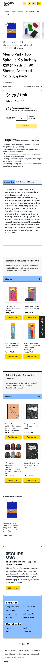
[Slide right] (42, 30)
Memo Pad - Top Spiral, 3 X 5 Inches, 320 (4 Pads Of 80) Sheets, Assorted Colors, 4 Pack (10, 527)
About (8, 632)
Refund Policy (36, 650)
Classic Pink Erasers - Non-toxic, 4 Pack (32, 307)
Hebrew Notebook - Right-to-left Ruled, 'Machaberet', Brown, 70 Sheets (13, 427)
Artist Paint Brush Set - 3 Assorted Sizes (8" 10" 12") (12, 346)
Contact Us (13, 588)
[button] (24, 4)
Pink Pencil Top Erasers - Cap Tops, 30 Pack (12, 308)
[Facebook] (19, 645)
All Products (28, 614)
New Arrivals (28, 617)
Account (27, 632)
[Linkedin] (28, 645)
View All (9, 279)
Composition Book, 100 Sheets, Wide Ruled (31, 465)
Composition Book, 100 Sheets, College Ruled (31, 426)
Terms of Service (10, 650)
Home (7, 11)
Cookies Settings (23, 650)
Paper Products (18, 11)
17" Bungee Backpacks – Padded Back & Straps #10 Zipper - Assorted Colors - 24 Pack (13, 468)
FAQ (25, 628)
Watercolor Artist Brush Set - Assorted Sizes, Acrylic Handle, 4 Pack (32, 347)
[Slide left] (3, 30)
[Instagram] (23, 645)
